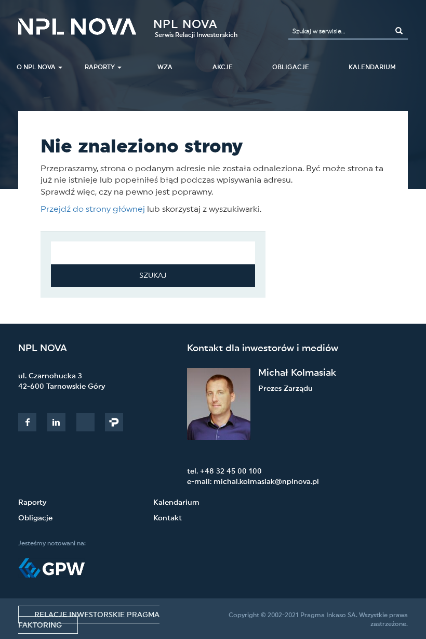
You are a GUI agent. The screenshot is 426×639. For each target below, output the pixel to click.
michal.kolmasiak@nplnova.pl (266, 481)
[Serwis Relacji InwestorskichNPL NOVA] (77, 26)
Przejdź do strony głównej (93, 209)
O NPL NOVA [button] (36, 67)
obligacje (290, 67)
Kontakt (167, 518)
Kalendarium (372, 67)
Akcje (222, 67)
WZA (164, 67)
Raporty (32, 502)
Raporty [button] (100, 67)
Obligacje (35, 518)
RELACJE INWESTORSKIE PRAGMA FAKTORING (88, 620)
